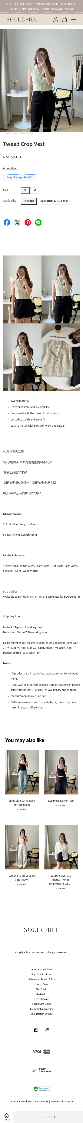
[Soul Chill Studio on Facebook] (36, 1032)
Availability (9, 200)
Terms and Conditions (41, 969)
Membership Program (41, 1009)
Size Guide (41, 989)
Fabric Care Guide (41, 1004)
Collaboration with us (41, 1014)
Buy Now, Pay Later (41, 974)
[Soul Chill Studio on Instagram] (47, 1032)
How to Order (41, 984)
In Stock (29, 201)
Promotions (10, 168)
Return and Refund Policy (42, 979)
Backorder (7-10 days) (54, 201)
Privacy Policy (41, 1101)
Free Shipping (41, 999)
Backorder (41, 994)
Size (5, 190)
